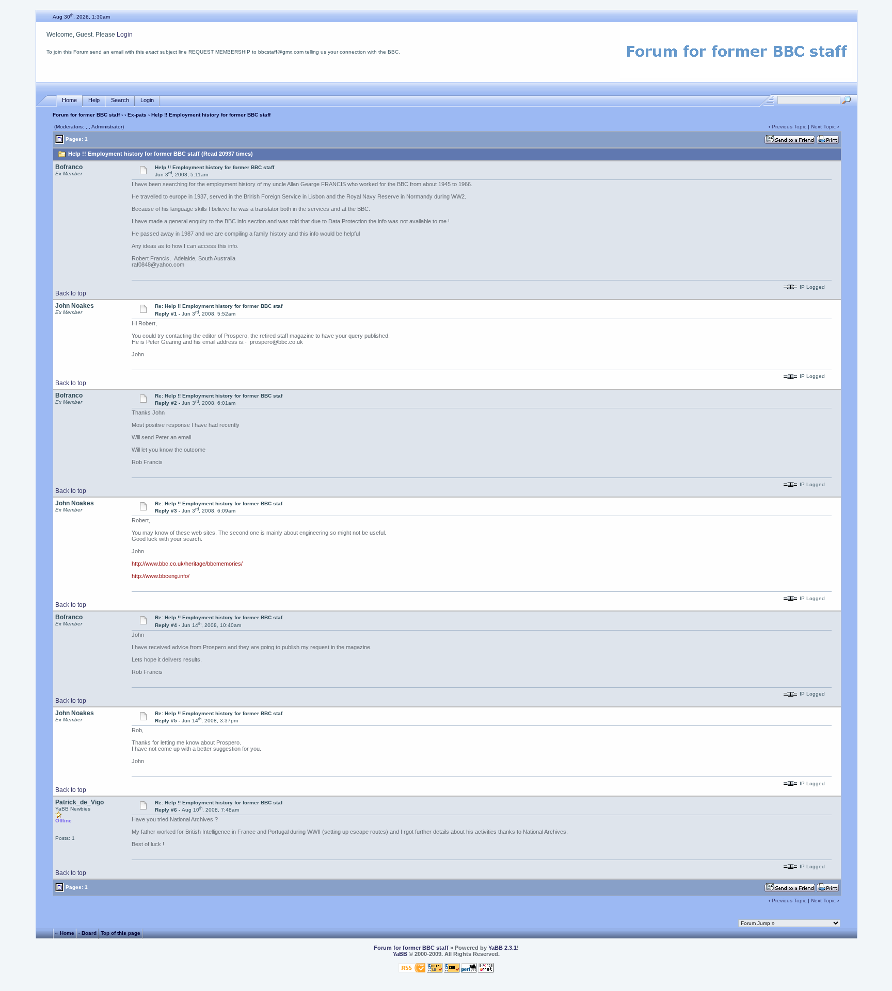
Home (69, 100)
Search (120, 100)
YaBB (400, 954)
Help (94, 100)
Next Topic (823, 126)
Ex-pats (137, 115)
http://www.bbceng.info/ (160, 576)
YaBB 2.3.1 (502, 948)
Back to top (70, 293)
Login (125, 34)
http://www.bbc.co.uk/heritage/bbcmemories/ (187, 563)
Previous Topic (789, 126)
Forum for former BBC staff (86, 115)
